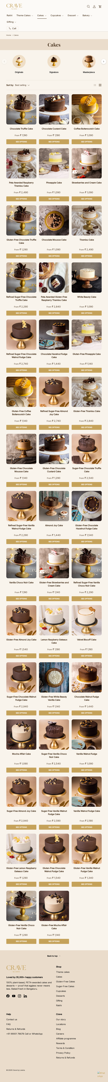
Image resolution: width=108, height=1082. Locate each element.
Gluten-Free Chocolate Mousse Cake (21, 470)
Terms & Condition (65, 1048)
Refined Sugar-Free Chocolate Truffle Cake (21, 298)
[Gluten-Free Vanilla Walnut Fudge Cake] (87, 849)
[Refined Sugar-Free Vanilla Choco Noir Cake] (87, 563)
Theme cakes (63, 972)
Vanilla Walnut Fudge (86, 754)
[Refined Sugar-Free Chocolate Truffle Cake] (21, 277)
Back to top (52, 956)
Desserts (60, 996)
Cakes (16, 35)
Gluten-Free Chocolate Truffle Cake (21, 241)
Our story (61, 1019)
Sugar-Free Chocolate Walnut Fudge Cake (21, 698)
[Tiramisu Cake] (87, 220)
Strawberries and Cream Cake (87, 182)
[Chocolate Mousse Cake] (54, 220)
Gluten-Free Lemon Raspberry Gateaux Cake (21, 870)
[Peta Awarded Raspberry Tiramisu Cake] (21, 163)
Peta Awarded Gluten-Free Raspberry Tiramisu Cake (54, 298)
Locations (61, 1024)
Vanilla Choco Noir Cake (21, 582)
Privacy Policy (63, 1053)
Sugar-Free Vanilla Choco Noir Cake (54, 755)
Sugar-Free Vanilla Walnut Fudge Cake (54, 812)
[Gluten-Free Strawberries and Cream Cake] (54, 563)
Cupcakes (61, 991)
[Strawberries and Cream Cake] (87, 163)
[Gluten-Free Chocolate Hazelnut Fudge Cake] (87, 506)
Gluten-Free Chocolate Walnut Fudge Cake (54, 870)
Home (8, 35)
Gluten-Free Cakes (65, 981)
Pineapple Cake (54, 182)
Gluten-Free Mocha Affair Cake (54, 927)
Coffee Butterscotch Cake (87, 128)
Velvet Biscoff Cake (86, 639)
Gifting (59, 1000)
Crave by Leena (19, 1070)
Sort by (9, 85)
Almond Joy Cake (54, 525)
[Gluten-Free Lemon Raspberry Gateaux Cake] (21, 849)
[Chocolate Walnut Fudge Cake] (87, 677)
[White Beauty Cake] (87, 277)
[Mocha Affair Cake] (21, 734)
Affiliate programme (66, 1038)
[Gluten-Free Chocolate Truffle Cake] (21, 220)
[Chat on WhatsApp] (101, 1075)
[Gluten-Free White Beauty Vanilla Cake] (54, 677)
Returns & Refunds (15, 1029)
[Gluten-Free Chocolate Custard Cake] (54, 449)
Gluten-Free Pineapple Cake (87, 354)
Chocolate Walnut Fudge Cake (86, 698)
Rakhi (10, 15)
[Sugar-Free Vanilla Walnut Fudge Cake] (54, 792)
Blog (58, 1029)
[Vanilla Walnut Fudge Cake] (87, 792)
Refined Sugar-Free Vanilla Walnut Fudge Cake (21, 527)
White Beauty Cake (86, 297)
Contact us (11, 1019)
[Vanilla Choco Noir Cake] (21, 563)
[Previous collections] (4, 61)
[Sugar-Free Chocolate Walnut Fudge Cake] (21, 677)
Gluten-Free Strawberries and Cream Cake (54, 584)
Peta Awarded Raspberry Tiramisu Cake (21, 184)
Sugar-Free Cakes (65, 986)
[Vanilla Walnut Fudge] (87, 734)
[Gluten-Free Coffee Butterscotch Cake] (21, 392)
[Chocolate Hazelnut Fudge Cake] (54, 335)
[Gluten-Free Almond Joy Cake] (21, 620)
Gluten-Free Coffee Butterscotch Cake (21, 413)
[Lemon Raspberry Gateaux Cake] (54, 620)
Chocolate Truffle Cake (21, 128)
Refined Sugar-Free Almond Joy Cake (54, 413)
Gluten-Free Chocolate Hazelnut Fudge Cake (86, 527)
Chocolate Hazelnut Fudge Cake (54, 356)
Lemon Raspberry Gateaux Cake (54, 641)
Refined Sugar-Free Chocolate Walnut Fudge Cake (21, 356)
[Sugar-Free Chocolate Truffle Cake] (87, 449)
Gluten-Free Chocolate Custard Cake (54, 470)
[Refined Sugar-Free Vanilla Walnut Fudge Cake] (21, 506)
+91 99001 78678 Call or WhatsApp (24, 1033)
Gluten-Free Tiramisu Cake (86, 411)
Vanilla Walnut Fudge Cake (86, 811)
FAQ (8, 1024)
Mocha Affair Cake (21, 754)
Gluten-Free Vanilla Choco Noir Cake (21, 927)
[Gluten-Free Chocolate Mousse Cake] (21, 449)
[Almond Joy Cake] (54, 506)
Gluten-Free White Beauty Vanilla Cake (54, 698)
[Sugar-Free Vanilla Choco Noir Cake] (54, 734)
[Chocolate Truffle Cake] (21, 109)
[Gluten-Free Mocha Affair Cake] (54, 906)
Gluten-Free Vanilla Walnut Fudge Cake (86, 870)
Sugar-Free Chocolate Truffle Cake (86, 470)
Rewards (60, 1043)
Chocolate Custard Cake (54, 128)
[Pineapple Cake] (54, 163)
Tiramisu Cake (87, 239)
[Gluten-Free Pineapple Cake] (87, 335)
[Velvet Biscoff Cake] (87, 620)
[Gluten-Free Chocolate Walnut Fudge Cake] (54, 849)
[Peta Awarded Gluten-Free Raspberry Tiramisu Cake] (54, 277)
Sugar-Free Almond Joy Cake (21, 811)
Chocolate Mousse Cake (54, 239)
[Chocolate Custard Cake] (54, 109)
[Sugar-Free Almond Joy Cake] (21, 792)
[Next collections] (103, 61)
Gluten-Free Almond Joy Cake (21, 639)
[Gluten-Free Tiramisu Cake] (87, 392)
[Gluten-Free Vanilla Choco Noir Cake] (21, 906)
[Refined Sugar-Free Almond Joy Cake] (54, 392)
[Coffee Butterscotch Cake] (87, 109)
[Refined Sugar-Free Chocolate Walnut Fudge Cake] (21, 335)
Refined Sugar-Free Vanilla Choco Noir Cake (86, 584)
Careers (60, 1033)
